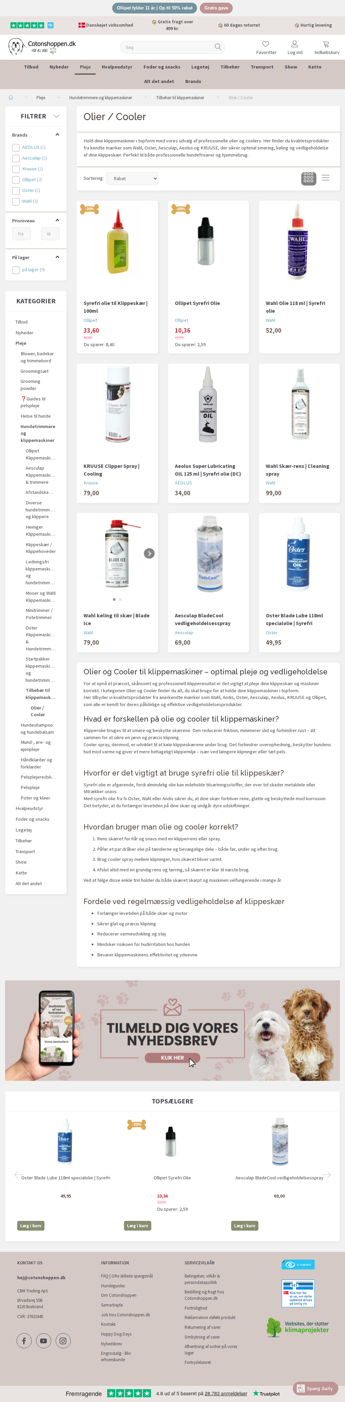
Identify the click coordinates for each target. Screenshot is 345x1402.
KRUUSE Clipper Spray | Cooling (111, 469)
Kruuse (91, 483)
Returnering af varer (202, 1327)
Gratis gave (216, 7)
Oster (272, 632)
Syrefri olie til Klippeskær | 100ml (116, 307)
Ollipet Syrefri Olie (197, 303)
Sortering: (94, 178)
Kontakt (108, 1324)
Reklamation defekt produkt (210, 1317)
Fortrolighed (196, 1308)
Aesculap (184, 632)
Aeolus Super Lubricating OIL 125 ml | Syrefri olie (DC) (208, 469)
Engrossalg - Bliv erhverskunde (116, 1356)
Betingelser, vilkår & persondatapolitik (202, 1279)
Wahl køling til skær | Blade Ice (117, 619)
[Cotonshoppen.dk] (42, 46)
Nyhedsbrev (111, 1344)
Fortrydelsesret (198, 1362)
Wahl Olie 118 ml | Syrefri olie (295, 307)
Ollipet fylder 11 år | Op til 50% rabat (154, 7)
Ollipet (90, 320)
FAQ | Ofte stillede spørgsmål (127, 1276)
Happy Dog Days (116, 1334)
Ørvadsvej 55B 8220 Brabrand (30, 1303)
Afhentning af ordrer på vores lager (211, 1350)
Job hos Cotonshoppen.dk (125, 1315)
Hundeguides (113, 1286)
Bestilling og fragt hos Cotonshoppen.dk (204, 1295)
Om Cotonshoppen (118, 1295)
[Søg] (218, 47)
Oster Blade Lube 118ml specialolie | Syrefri (294, 619)
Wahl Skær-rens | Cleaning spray (298, 469)
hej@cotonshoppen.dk (41, 1278)
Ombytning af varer (202, 1337)
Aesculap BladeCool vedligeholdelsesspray (202, 619)
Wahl (270, 320)
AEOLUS (183, 483)
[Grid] (308, 179)
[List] (325, 179)
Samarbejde (112, 1305)
